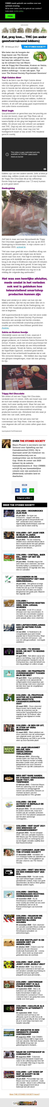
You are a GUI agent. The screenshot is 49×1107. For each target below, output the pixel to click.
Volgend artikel (24, 498)
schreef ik (21, 247)
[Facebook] (17, 490)
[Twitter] (24, 490)
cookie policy (18, 11)
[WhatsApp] (31, 490)
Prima (10, 16)
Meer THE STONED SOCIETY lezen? (24, 1094)
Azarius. (5, 328)
